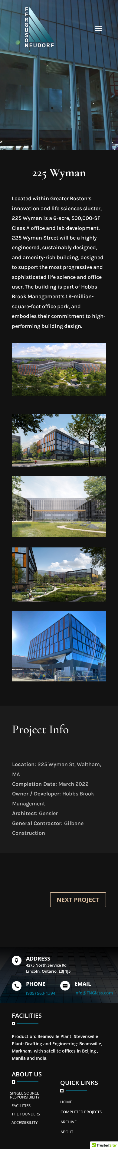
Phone (35, 983)
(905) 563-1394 (40, 993)
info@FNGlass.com (93, 993)
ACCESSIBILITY (24, 1122)
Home (66, 1102)
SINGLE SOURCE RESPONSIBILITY (25, 1095)
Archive (69, 1122)
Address (38, 958)
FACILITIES (21, 1105)
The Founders (25, 1114)
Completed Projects (81, 1112)
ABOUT (67, 1131)
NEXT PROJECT (78, 900)
